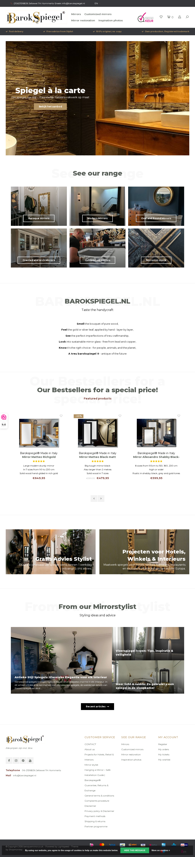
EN (96, 3)
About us (90, 749)
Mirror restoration (83, 20)
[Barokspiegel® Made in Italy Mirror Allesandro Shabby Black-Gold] (97, 432)
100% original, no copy (108, 31)
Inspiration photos (110, 20)
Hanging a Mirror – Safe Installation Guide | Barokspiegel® (97, 775)
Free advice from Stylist (59, 31)
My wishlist (164, 759)
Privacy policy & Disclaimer (99, 811)
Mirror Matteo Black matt (38, 457)
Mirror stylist (91, 764)
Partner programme (96, 826)
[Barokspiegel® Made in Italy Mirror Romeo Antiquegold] (156, 432)
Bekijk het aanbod (50, 106)
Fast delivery (16, 31)
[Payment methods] (91, 845)
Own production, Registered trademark (167, 31)
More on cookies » (161, 850)
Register (162, 744)
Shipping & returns (95, 821)
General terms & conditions (99, 795)
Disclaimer (90, 805)
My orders (163, 749)
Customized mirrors (98, 14)
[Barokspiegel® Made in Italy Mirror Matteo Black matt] (38, 432)
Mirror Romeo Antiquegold (156, 457)
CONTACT (90, 744)
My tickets (163, 754)
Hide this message (134, 850)
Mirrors (76, 14)
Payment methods (95, 816)
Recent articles (95, 706)
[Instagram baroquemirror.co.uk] (16, 760)
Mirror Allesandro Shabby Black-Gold (97, 457)
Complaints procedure (97, 800)
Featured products (97, 398)
